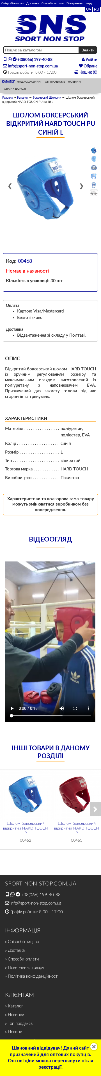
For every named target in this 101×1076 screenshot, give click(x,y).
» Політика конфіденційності (31, 976)
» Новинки (14, 1015)
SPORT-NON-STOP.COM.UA (40, 884)
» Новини (13, 1032)
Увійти (91, 60)
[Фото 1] (93, 150)
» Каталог (14, 1006)
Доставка (32, 3)
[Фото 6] (93, 193)
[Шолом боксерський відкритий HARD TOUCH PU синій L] (46, 189)
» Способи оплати (22, 959)
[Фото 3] (93, 168)
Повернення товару (79, 3)
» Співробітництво (22, 942)
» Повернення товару (24, 968)
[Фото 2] (93, 159)
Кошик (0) (88, 72)
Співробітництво (12, 3)
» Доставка (15, 950)
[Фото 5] (93, 185)
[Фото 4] (93, 176)
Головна (7, 97)
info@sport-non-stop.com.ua (32, 66)
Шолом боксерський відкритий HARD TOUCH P (25, 828)
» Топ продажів (19, 1023)
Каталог (22, 97)
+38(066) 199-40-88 (34, 60)
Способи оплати (53, 3)
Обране (90, 66)
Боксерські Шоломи (47, 97)
